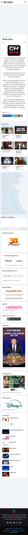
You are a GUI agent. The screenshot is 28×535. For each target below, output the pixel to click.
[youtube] (14, 522)
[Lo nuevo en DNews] (7, 130)
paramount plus (6, 208)
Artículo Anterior (5, 228)
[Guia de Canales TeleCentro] (5, 431)
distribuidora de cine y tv (8, 188)
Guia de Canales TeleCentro (16, 430)
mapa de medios (6, 191)
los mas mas (6, 183)
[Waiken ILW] (5, 444)
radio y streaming (7, 186)
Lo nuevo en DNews (5, 136)
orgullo (15, 193)
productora (14, 178)
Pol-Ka (11, 466)
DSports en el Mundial (5, 167)
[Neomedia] (5, 437)
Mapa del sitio (15, 530)
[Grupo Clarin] (5, 474)
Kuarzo (11, 424)
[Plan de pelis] (5, 450)
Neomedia (12, 436)
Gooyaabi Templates (18, 528)
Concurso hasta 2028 (15, 460)
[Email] (21, 116)
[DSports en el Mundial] (7, 161)
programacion (15, 203)
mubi (23, 213)
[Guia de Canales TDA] (5, 456)
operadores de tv (16, 206)
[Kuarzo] (5, 425)
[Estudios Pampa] (5, 419)
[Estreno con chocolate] (21, 145)
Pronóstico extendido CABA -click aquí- (14, 265)
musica (14, 198)
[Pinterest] (19, 116)
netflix (16, 191)
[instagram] (17, 522)
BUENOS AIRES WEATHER (14, 261)
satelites (15, 201)
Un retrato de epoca (19, 167)
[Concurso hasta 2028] (5, 462)
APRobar (22, 211)
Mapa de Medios (14, 532)
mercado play (15, 213)
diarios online (5, 213)
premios (5, 181)
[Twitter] (13, 116)
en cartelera (5, 198)
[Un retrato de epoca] (21, 161)
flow (4, 211)
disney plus (5, 196)
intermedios (6, 173)
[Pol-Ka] (5, 468)
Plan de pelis (13, 448)
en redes (5, 178)
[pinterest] (20, 522)
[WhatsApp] (16, 116)
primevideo (5, 203)
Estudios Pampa (14, 417)
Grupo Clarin (13, 472)
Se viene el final (6, 151)
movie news (14, 181)
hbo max (14, 196)
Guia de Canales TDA (15, 454)
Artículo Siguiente (22, 228)
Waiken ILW (13, 442)
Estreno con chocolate (19, 151)
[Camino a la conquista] (21, 130)
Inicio (3, 36)
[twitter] (11, 522)
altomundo (15, 183)
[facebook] (7, 522)
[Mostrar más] (3, 118)
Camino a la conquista (19, 136)
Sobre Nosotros (7, 530)
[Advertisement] (14, 19)
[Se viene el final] (7, 145)
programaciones (17, 208)
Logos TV (22, 530)
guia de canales (6, 201)
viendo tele (8, 36)
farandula (18, 175)
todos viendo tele (12, 211)
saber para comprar (7, 175)
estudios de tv (6, 193)
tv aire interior (6, 206)
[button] (1, 2)
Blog (11, 528)
